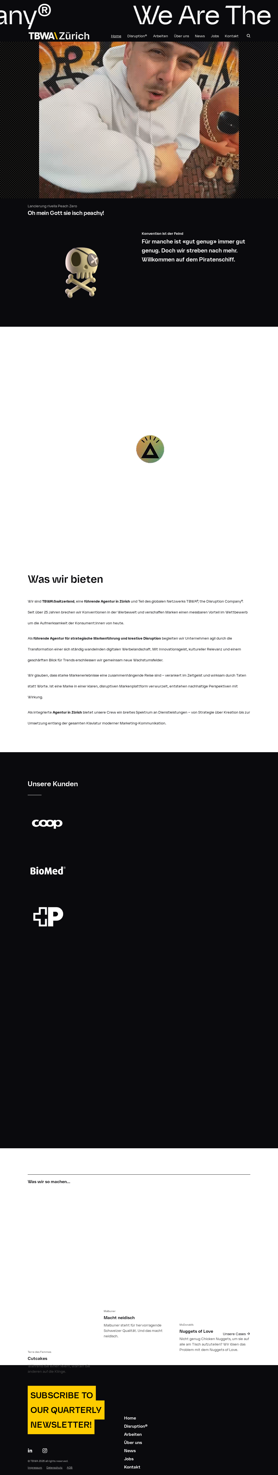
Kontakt (232, 36)
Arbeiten (160, 36)
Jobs (215, 36)
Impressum (35, 1467)
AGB (69, 1467)
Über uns (181, 36)
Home (116, 36)
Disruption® (137, 36)
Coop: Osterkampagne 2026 (139, 131)
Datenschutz (54, 1467)
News (200, 36)
